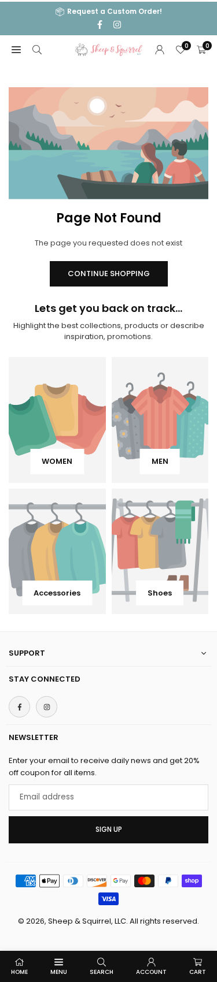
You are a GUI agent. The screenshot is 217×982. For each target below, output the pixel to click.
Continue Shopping (109, 273)
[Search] (37, 50)
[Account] (159, 50)
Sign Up (108, 829)
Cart (197, 972)
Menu (58, 972)
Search (101, 972)
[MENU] (16, 50)
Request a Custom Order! (114, 12)
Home (19, 972)
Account (151, 972)
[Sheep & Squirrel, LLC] (108, 49)
